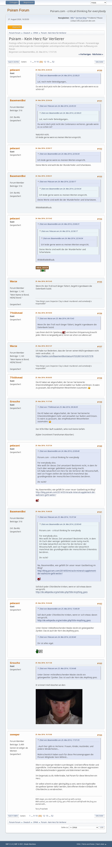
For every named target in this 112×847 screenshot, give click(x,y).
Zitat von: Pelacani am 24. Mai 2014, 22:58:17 (58, 181)
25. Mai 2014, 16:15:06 (43, 734)
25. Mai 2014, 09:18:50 (43, 313)
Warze (13, 281)
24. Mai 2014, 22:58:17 (43, 148)
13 (48, 61)
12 (45, 61)
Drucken (99, 62)
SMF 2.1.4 (9, 844)
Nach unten (13, 62)
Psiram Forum (18, 10)
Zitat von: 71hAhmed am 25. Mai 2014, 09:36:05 (59, 407)
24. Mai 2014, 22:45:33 (43, 70)
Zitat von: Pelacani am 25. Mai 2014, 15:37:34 (58, 517)
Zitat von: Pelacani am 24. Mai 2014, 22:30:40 (58, 637)
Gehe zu (64, 827)
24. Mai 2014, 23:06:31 (43, 176)
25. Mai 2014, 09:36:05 (43, 377)
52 (53, 61)
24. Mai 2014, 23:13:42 (43, 218)
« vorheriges (85, 54)
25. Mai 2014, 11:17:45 (43, 401)
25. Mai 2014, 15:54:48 (43, 603)
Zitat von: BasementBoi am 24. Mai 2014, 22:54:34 (59, 154)
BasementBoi (18, 100)
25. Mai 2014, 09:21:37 (43, 346)
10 (37, 61)
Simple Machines (30, 844)
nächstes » (97, 54)
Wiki (72, 18)
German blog (81, 18)
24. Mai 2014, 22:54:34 (43, 100)
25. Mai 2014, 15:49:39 (43, 511)
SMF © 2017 (18, 844)
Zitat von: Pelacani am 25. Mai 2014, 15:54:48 (58, 668)
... (33, 61)
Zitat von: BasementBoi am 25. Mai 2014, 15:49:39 (59, 609)
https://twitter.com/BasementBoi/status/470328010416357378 (64, 356)
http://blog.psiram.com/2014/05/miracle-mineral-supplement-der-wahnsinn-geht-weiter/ (66, 572)
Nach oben (13, 816)
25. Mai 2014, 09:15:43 (43, 281)
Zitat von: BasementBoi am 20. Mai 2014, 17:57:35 (59, 740)
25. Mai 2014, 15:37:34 (43, 445)
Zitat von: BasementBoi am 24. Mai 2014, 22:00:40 (59, 451)
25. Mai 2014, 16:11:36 (43, 663)
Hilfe (78, 844)
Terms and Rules (88, 844)
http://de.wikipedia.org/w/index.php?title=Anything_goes (62, 592)
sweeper (15, 734)
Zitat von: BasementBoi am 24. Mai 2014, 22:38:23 (59, 75)
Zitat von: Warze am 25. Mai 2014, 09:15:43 (57, 318)
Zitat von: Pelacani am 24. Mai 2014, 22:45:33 (58, 106)
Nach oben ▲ (101, 844)
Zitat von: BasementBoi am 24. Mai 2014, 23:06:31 (59, 224)
